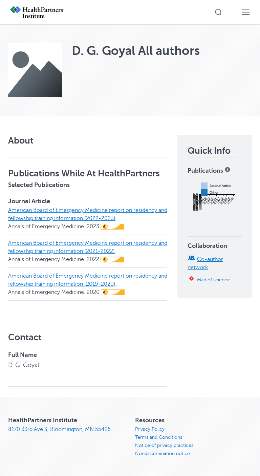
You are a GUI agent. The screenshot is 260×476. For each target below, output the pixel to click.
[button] (218, 12)
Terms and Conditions (158, 437)
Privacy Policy (150, 429)
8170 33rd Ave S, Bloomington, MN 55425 (59, 429)
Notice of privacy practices (164, 445)
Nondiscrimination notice (162, 453)
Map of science (213, 279)
